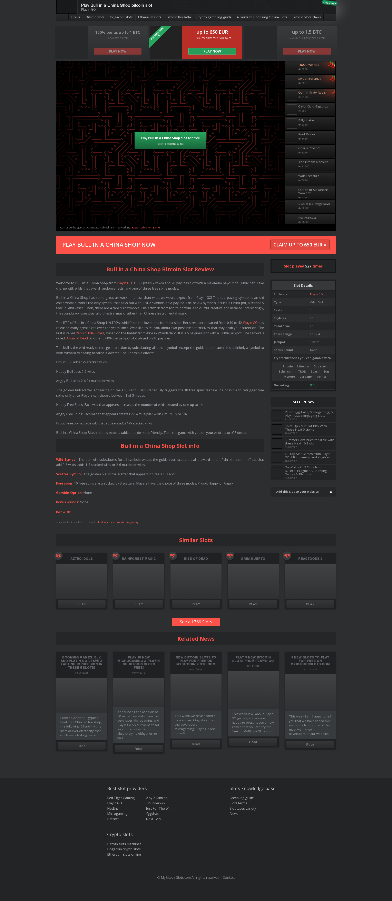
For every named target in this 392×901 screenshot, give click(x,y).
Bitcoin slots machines (124, 844)
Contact (229, 877)
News (234, 813)
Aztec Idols (81, 558)
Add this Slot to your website (297, 492)
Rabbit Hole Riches (90, 333)
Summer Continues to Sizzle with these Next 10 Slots (309, 441)
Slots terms (238, 803)
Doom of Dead (77, 338)
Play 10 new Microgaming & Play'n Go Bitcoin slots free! (139, 662)
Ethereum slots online (124, 854)
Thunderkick (155, 803)
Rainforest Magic (139, 558)
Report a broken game (146, 227)
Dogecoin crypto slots (124, 849)
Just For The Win (159, 808)
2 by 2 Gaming (157, 798)
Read (82, 745)
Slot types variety (243, 808)
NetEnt (112, 808)
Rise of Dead (196, 558)
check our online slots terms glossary (117, 522)
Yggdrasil (153, 813)
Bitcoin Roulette (179, 17)
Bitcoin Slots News (307, 17)
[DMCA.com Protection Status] (196, 895)
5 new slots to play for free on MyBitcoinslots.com (310, 660)
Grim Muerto (253, 558)
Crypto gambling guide (214, 17)
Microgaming (117, 813)
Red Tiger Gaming (121, 798)
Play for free (170, 141)
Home (75, 17)
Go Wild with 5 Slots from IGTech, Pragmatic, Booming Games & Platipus (306, 471)
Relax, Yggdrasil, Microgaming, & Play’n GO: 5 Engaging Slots (309, 413)
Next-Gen (153, 819)
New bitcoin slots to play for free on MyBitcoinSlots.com (196, 660)
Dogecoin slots (121, 17)
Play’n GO (124, 283)
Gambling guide (242, 798)
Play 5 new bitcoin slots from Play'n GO (253, 659)
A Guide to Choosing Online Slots (262, 17)
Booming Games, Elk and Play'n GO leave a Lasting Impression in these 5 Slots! (82, 662)
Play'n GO (316, 294)
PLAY (81, 604)
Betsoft (113, 819)
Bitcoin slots (95, 17)
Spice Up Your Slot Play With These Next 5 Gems (306, 427)
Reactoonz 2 (310, 558)
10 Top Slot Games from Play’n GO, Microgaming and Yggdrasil (308, 455)
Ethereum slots (149, 17)
